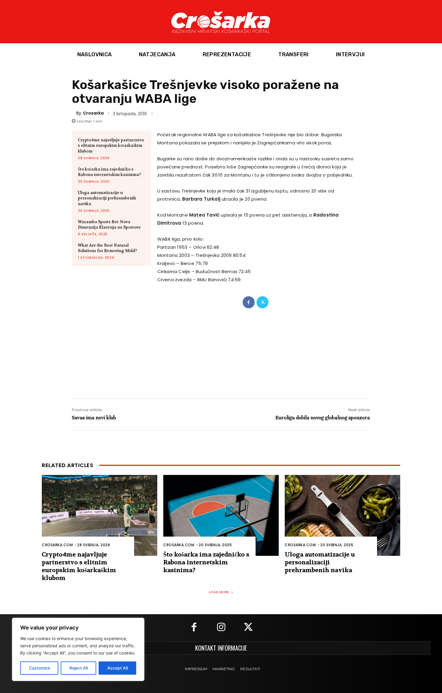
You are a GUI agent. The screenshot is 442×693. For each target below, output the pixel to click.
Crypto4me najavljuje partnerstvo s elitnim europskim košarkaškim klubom (111, 145)
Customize (39, 667)
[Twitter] (262, 302)
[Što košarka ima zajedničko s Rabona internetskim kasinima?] (221, 515)
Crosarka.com (57, 544)
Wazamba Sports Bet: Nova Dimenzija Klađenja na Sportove (109, 224)
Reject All (78, 667)
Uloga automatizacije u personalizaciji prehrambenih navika (107, 198)
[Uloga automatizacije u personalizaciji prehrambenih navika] (342, 515)
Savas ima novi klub (94, 417)
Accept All (117, 667)
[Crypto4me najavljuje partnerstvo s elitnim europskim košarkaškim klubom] (99, 515)
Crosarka (93, 113)
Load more (219, 592)
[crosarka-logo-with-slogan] (221, 21)
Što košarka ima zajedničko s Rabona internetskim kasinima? (109, 172)
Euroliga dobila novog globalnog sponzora (322, 417)
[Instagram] (221, 628)
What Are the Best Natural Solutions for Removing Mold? (107, 248)
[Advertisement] (221, 347)
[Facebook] (249, 302)
